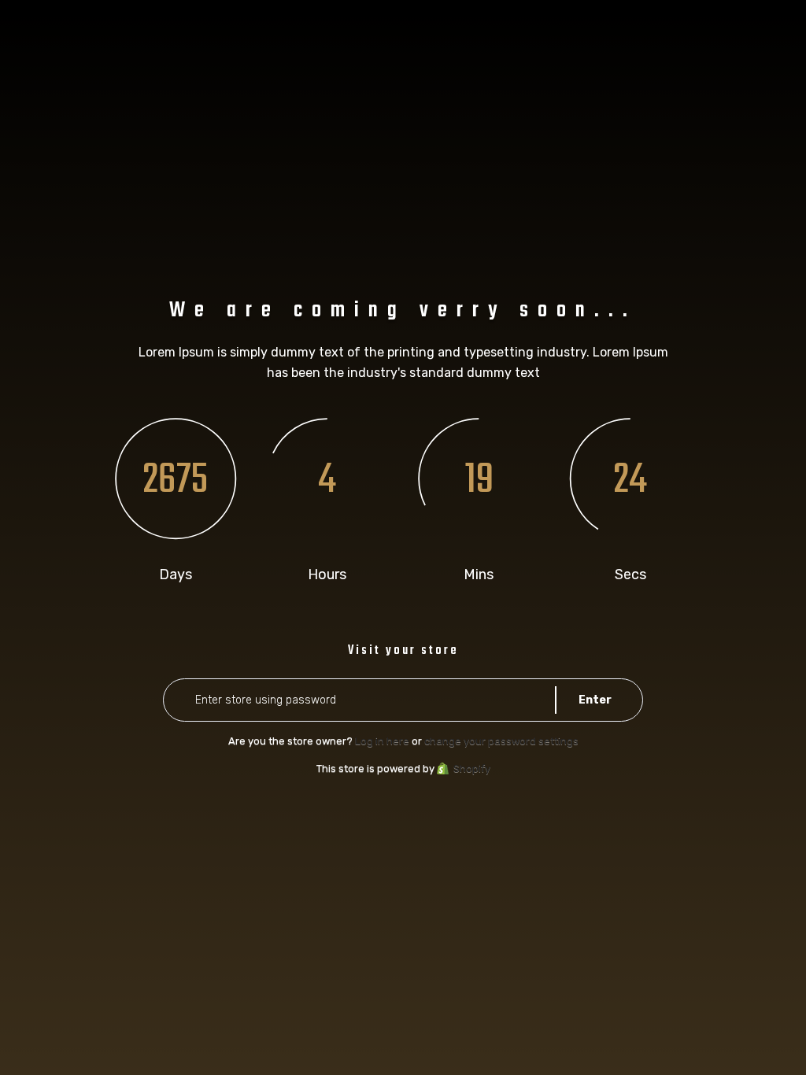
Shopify (471, 768)
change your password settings (501, 741)
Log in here (382, 741)
